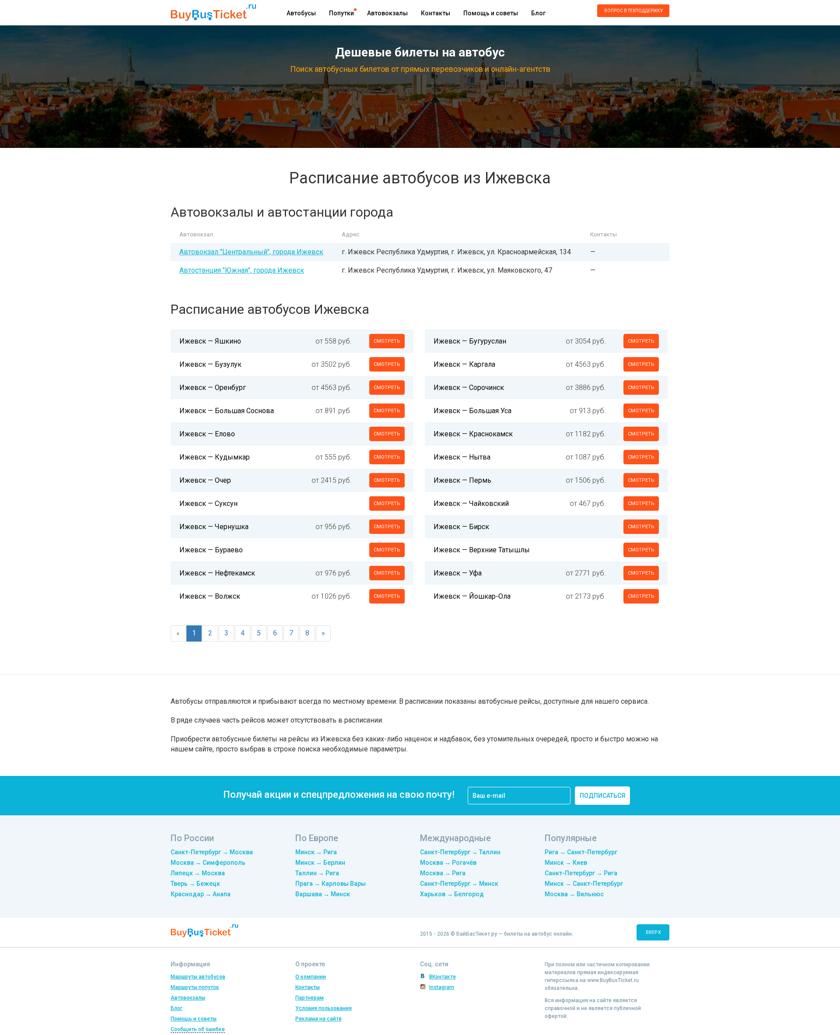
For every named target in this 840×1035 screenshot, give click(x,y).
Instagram (441, 987)
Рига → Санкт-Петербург (581, 852)
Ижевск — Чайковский (471, 503)
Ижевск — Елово (207, 434)
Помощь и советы (490, 13)
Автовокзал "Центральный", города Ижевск (251, 252)
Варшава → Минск (322, 894)
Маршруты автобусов (198, 977)
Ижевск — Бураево (211, 550)
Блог (538, 13)
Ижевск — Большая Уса (472, 411)
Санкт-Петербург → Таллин (460, 852)
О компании (310, 977)
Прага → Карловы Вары (330, 883)
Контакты (435, 13)
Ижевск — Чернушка (213, 527)
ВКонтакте (442, 977)
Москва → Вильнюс (574, 894)
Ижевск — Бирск (461, 527)
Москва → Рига (443, 873)
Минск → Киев (566, 862)
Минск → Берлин (320, 862)
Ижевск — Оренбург (212, 387)
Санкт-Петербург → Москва (212, 852)
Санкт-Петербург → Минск (459, 883)
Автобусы (301, 13)
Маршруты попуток (195, 987)
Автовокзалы (387, 13)
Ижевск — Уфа (458, 573)
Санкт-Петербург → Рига (581, 873)
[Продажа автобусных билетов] (213, 12)
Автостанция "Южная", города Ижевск (241, 270)
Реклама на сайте (318, 1019)
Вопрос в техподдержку (633, 10)
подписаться (602, 795)
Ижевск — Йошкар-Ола (472, 596)
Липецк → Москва (198, 873)
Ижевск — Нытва (462, 457)
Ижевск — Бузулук (210, 364)
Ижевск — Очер (205, 480)
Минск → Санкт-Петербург (584, 883)
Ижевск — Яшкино (210, 341)
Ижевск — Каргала (464, 364)
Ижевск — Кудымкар (214, 457)
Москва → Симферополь (208, 862)
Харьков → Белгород (452, 894)
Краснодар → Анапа (201, 894)
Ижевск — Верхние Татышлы (482, 550)
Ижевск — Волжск (209, 596)
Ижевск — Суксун (208, 503)
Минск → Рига (316, 852)
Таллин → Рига (317, 873)
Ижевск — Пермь (462, 480)
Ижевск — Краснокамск (473, 434)
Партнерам (309, 998)
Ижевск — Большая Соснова (226, 411)
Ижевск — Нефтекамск (217, 573)
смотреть (387, 341)
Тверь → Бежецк (195, 883)
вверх (653, 932)
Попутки (341, 13)
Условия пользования (323, 1008)
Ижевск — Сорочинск (469, 387)
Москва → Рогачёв (448, 862)
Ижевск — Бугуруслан (470, 341)
